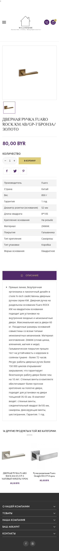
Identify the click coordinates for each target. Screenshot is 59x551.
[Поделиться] (6, 171)
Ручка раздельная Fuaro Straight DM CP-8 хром (44, 474)
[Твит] (15, 171)
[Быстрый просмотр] (15, 455)
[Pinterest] (23, 171)
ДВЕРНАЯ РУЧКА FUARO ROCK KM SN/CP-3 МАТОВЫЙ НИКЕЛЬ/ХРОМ (15, 476)
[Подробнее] (21, 455)
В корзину (30, 160)
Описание (32, 275)
